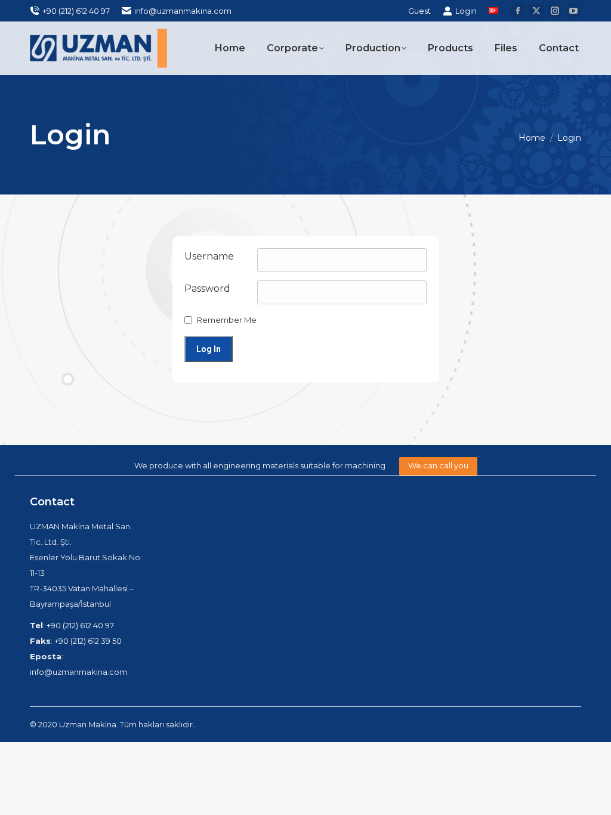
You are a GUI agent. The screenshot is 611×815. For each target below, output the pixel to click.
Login (466, 11)
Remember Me (227, 320)
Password (207, 288)
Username (209, 256)
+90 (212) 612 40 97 (76, 11)
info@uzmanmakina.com (183, 11)
